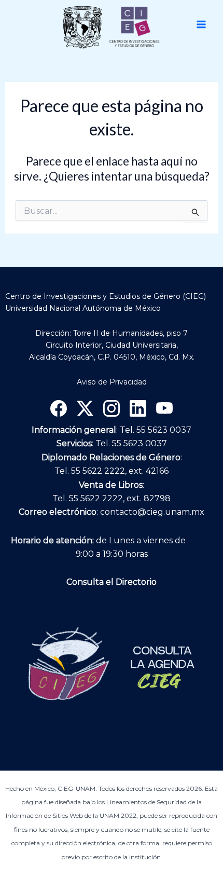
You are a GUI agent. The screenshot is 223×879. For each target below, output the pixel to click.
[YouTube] (164, 408)
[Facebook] (58, 408)
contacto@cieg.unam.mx (152, 512)
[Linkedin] (138, 408)
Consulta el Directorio (111, 582)
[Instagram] (111, 408)
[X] (85, 408)
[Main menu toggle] (201, 24)
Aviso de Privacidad (112, 382)
